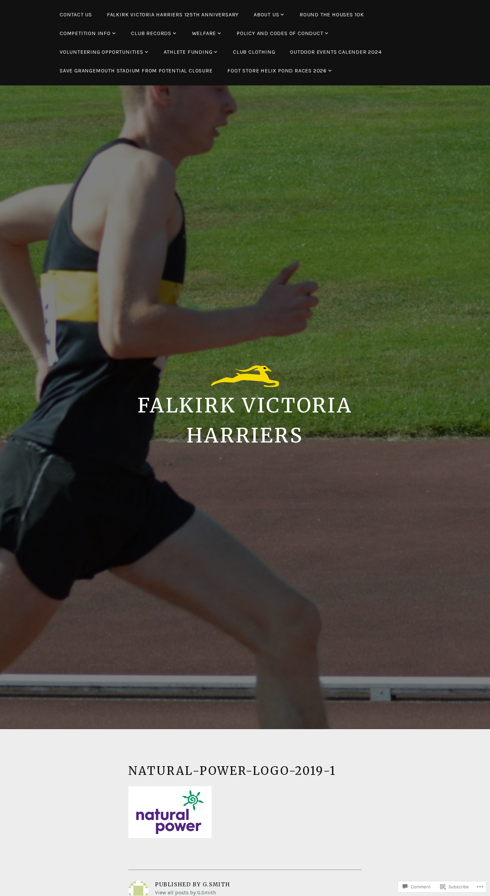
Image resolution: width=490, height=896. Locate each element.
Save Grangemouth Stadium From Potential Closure (136, 70)
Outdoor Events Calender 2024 (335, 52)
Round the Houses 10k (332, 14)
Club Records (151, 33)
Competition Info (85, 33)
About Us (266, 14)
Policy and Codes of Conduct (280, 33)
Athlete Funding (188, 52)
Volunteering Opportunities (101, 52)
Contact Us (76, 14)
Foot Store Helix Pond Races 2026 (277, 70)
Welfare (204, 33)
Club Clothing (254, 52)
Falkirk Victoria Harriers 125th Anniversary (173, 14)
